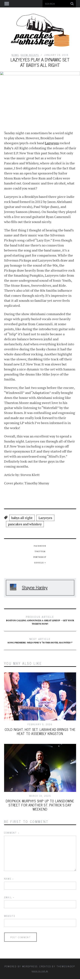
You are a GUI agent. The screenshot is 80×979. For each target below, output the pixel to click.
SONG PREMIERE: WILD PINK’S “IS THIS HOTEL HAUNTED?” (40, 640)
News (15, 55)
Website (9, 916)
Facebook (40, 546)
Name (9, 879)
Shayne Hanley (35, 587)
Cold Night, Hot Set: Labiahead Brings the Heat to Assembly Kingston (40, 731)
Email (9, 897)
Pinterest (40, 557)
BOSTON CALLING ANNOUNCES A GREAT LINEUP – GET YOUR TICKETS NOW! (40, 620)
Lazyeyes (52, 143)
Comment (11, 833)
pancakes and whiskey (25, 524)
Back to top (39, 971)
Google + (40, 562)
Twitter (40, 551)
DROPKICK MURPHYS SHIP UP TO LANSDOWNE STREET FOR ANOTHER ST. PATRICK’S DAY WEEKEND (40, 805)
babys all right (22, 517)
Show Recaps (30, 55)
